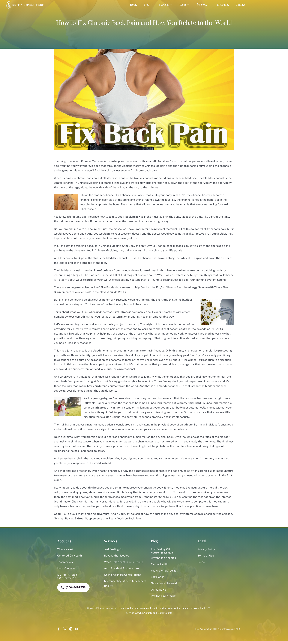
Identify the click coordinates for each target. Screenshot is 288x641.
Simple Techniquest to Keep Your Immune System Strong (189, 279)
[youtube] (76, 628)
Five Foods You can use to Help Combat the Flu (130, 287)
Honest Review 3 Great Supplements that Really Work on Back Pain (98, 518)
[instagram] (70, 628)
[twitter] (64, 628)
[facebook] (58, 628)
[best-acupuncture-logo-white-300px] (24, 1)
